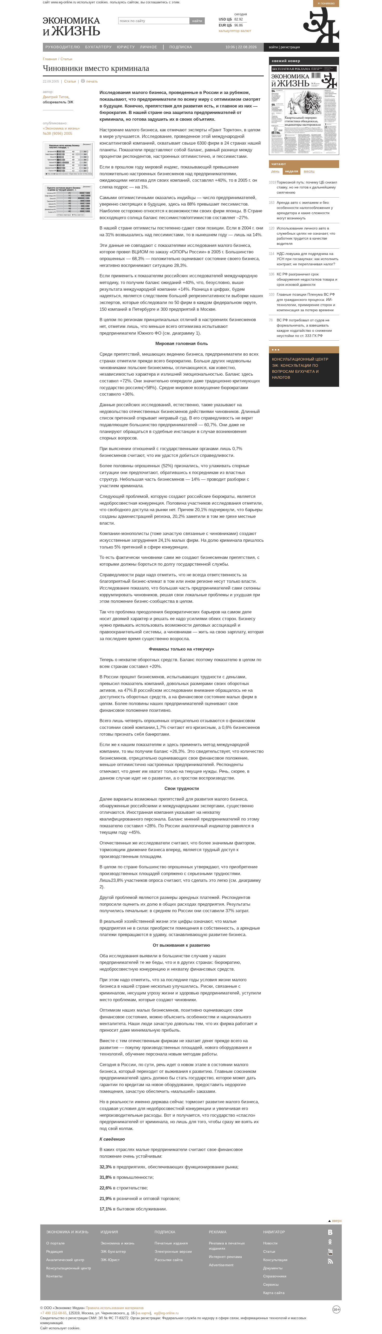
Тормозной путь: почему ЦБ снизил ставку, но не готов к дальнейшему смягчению (307, 187)
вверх (337, 1220)
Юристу (126, 47)
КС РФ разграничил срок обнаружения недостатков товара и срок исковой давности (307, 279)
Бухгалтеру (98, 47)
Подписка (180, 47)
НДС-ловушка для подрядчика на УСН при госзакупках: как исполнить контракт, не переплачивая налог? (307, 259)
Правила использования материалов (115, 1308)
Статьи (70, 81)
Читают (279, 164)
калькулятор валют (235, 31)
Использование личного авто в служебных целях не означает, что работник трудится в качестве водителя (306, 236)
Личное (148, 47)
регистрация (290, 47)
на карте (143, 1313)
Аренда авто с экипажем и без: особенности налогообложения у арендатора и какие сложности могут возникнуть (305, 210)
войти (273, 47)
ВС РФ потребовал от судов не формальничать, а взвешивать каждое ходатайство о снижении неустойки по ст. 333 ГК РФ (304, 328)
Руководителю (62, 47)
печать (92, 81)
